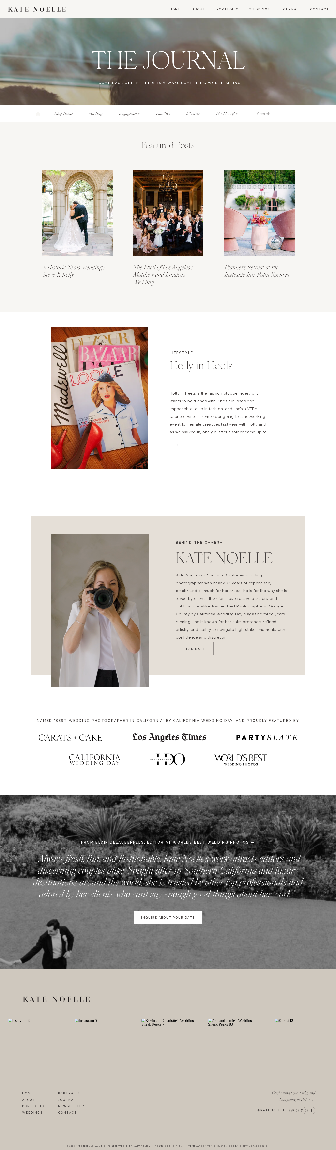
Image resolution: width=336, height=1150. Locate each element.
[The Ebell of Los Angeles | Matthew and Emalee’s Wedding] (168, 213)
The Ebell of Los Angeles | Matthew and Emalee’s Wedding (162, 274)
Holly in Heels (201, 365)
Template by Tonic (201, 1146)
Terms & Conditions (169, 1146)
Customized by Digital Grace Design (243, 1146)
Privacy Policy (139, 1146)
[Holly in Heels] (99, 398)
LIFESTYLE (181, 353)
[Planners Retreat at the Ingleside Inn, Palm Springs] (259, 213)
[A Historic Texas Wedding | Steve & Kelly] (77, 213)
